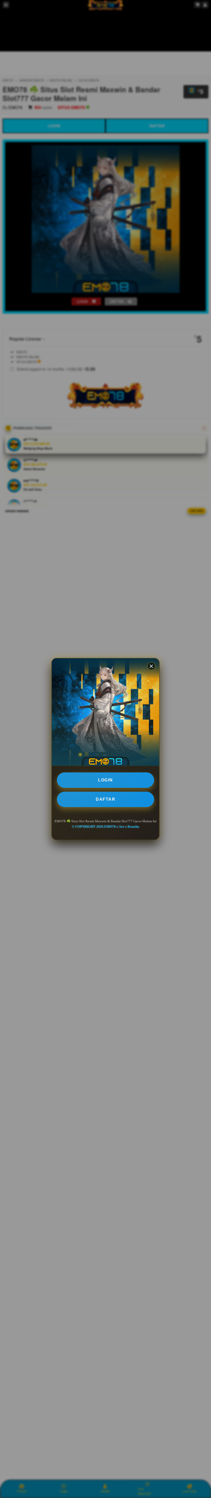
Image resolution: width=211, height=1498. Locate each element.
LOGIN (105, 780)
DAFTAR (105, 799)
